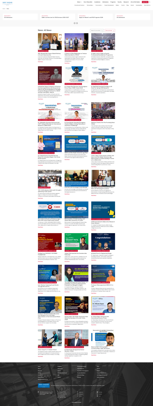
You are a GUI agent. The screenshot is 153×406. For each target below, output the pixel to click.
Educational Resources (43, 379)
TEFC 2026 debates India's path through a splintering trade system (49, 190)
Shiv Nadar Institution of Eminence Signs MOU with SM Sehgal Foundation (102, 187)
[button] (75, 23)
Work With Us (147, 5)
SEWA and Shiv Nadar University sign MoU (76, 153)
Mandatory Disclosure (62, 372)
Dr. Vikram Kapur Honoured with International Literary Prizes (100, 317)
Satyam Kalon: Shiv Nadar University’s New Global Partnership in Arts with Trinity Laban (76, 318)
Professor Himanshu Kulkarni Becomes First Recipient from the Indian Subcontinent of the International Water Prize (49, 316)
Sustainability (139, 5)
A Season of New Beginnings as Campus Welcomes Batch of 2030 (76, 54)
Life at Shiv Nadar (135, 2)
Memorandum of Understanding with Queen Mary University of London (75, 219)
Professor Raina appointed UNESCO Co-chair (102, 285)
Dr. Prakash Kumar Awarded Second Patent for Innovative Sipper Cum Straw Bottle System (49, 157)
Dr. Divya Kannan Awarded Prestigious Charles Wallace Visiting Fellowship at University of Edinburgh (75, 124)
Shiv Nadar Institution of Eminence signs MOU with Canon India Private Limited (49, 219)
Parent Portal (41, 377)
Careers (98, 370)
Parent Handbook (100, 377)
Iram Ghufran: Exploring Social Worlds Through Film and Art (48, 285)
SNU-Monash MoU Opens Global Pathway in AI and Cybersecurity (49, 54)
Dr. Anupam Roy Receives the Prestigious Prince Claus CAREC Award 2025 (76, 87)
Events (123, 5)
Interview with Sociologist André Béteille (76, 187)
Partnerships (90, 5)
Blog (128, 5)
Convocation (99, 5)
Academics (97, 2)
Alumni (132, 5)
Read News (40, 61)
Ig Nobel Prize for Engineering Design (101, 253)
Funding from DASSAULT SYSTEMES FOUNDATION (47, 254)
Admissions (105, 2)
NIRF (58, 375)
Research (126, 2)
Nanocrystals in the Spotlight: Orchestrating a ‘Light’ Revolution (100, 347)
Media (117, 5)
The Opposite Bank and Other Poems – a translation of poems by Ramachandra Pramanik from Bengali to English (76, 283)
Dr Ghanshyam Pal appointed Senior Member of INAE (74, 350)
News (98, 366)
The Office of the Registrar (83, 370)
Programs (113, 2)
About (78, 2)
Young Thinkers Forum (101, 372)
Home (4, 8)
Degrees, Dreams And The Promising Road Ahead (103, 123)
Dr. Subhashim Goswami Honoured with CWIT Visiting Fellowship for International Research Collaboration (49, 124)
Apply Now (145, 2)
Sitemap (79, 377)
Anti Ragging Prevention (102, 375)
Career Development (109, 5)
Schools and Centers (79, 5)
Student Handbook (81, 372)
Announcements (7, 15)
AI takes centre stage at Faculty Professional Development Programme (102, 54)
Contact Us (40, 375)
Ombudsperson (80, 368)
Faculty (120, 2)
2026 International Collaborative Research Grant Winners (103, 222)
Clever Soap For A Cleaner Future (47, 349)
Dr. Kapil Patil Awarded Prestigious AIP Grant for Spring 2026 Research (101, 87)
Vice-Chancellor (88, 2)
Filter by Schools (109, 30)
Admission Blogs (80, 375)
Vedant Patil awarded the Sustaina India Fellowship (76, 254)
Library (59, 377)
